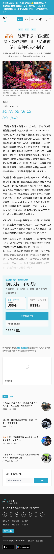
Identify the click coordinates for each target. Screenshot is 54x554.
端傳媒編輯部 (22, 348)
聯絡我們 (15, 521)
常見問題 (6, 525)
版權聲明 (15, 525)
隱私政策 (31, 541)
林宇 (4, 426)
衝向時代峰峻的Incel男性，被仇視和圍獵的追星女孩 (20, 439)
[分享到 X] (11, 112)
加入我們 (25, 521)
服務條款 (39, 541)
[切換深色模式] (40, 19)
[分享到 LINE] (29, 112)
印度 (27, 29)
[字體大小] (32, 19)
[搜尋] (45, 19)
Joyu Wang (7, 461)
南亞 (20, 29)
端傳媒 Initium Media (17, 541)
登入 (18, 330)
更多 (11, 396)
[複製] (5, 112)
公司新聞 (25, 525)
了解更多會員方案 (14, 324)
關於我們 (6, 521)
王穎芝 (5, 409)
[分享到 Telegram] (23, 112)
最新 (5, 396)
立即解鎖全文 (27, 316)
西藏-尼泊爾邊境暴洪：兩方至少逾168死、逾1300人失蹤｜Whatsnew (20, 404)
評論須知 (8, 380)
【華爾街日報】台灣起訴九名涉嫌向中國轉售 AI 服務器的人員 (21, 456)
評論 (33, 29)
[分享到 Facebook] (17, 112)
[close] (51, 7)
